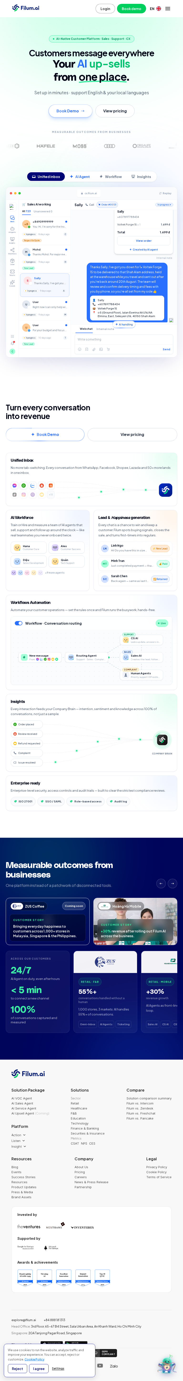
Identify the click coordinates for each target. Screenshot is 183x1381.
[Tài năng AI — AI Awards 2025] (44, 1278)
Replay (167, 193)
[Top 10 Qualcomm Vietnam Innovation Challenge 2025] (102, 1278)
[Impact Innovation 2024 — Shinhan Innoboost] (83, 1278)
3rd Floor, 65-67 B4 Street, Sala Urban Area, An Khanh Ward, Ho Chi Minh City (76, 1326)
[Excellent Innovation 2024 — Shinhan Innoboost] (63, 1278)
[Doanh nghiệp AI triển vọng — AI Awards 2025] (25, 1278)
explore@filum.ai (23, 1320)
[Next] (172, 883)
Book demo (131, 8)
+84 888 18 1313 (54, 1320)
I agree (39, 1368)
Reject (17, 1368)
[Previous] (161, 883)
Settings (58, 1368)
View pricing (115, 110)
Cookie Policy (34, 1359)
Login (105, 8)
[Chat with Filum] (167, 1365)
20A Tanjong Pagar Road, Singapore (46, 1333)
